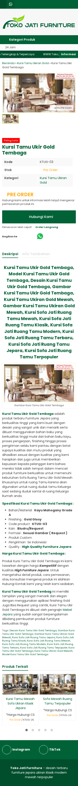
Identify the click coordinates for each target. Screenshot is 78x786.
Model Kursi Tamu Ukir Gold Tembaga (25, 654)
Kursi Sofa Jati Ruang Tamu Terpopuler (43, 647)
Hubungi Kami (40, 216)
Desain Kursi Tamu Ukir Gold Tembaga (33, 630)
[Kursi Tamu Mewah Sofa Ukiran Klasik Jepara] (20, 684)
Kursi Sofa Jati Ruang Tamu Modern (24, 644)
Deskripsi (10, 254)
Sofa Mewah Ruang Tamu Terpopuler (57, 701)
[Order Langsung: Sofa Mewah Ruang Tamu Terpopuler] (42, 690)
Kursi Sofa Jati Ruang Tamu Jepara (33, 637)
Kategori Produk (21, 39)
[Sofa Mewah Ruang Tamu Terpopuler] (58, 684)
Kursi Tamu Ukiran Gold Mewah (53, 651)
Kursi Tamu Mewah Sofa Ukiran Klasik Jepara (20, 703)
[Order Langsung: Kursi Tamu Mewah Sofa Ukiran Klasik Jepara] (5, 690)
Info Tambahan (36, 254)
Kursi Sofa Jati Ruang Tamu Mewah (48, 640)
